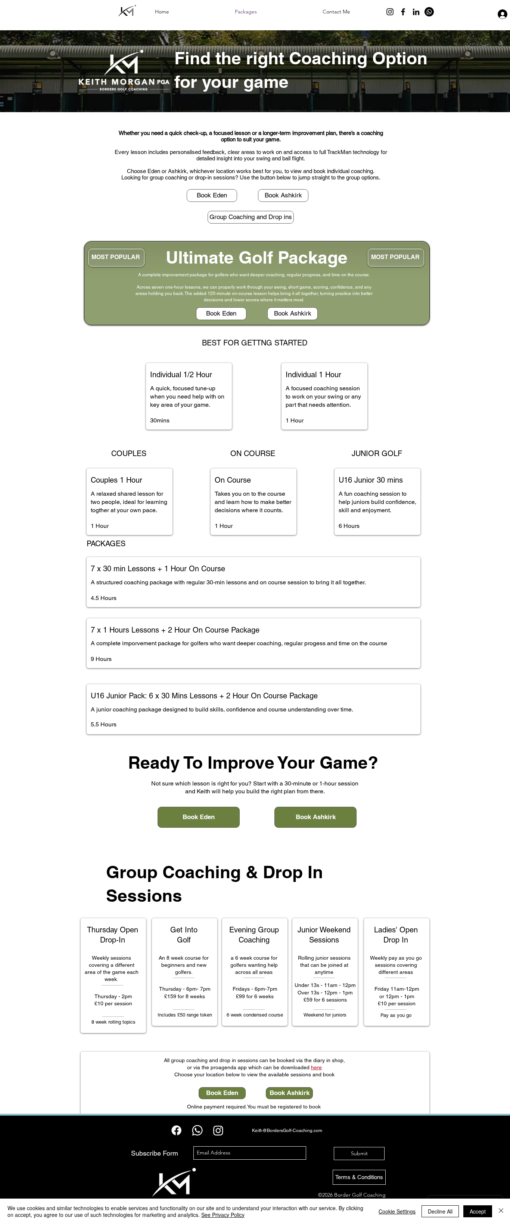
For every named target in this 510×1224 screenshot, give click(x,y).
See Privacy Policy (223, 1214)
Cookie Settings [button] (397, 1211)
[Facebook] (403, 11)
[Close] (501, 1211)
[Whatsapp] (429, 11)
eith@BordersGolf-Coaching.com (288, 1130)
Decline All (440, 1211)
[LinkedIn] (416, 11)
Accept (478, 1211)
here (316, 1067)
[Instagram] (390, 11)
